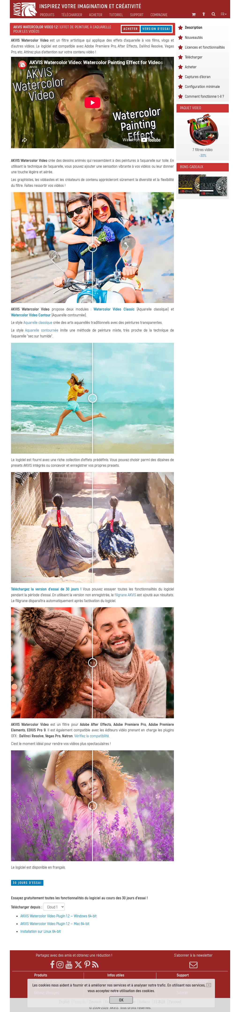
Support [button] (136, 15)
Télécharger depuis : (26, 907)
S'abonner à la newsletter (193, 955)
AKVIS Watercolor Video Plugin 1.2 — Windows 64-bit (58, 916)
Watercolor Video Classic (114, 309)
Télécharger (71, 15)
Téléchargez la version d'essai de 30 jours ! (46, 589)
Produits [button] (47, 15)
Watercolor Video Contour (31, 315)
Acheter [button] (95, 15)
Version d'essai (156, 29)
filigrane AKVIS (125, 595)
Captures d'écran (197, 76)
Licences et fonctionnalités (205, 47)
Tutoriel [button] (116, 15)
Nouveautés (194, 37)
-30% (202, 155)
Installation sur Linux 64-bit (40, 931)
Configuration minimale (202, 86)
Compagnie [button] (159, 15)
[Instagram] (60, 965)
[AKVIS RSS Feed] (95, 965)
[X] (78, 965)
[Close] (208, 985)
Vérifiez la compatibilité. (92, 736)
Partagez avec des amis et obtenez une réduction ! (74, 955)
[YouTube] (68, 965)
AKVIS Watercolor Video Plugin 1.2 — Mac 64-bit (54, 923)
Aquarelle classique (37, 322)
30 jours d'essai (27, 883)
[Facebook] (52, 965)
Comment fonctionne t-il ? (204, 96)
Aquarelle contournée (41, 330)
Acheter (131, 29)
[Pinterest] (87, 965)
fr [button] (222, 14)
